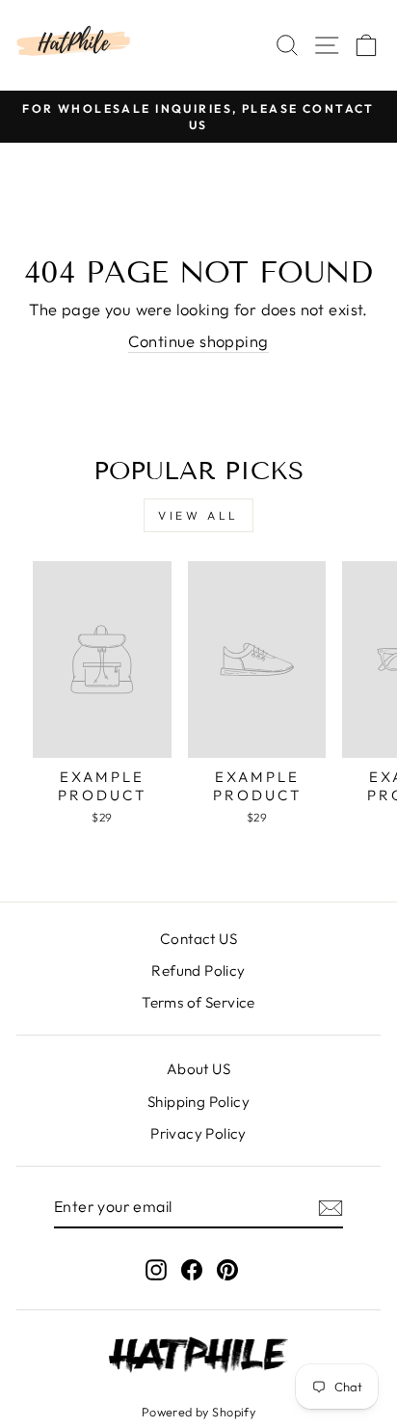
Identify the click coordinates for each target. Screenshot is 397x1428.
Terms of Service (198, 1002)
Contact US (198, 939)
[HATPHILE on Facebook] (191, 1268)
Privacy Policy (198, 1133)
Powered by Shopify (198, 1411)
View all (198, 515)
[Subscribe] (330, 1207)
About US (198, 1069)
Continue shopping (198, 341)
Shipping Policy (198, 1101)
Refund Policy (198, 970)
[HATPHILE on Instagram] (156, 1268)
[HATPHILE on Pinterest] (227, 1268)
